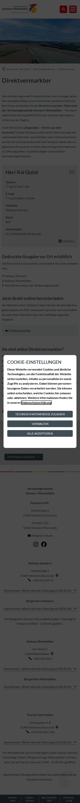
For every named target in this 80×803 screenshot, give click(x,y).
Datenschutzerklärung (36, 402)
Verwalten (40, 423)
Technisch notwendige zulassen (40, 414)
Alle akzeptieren (40, 433)
